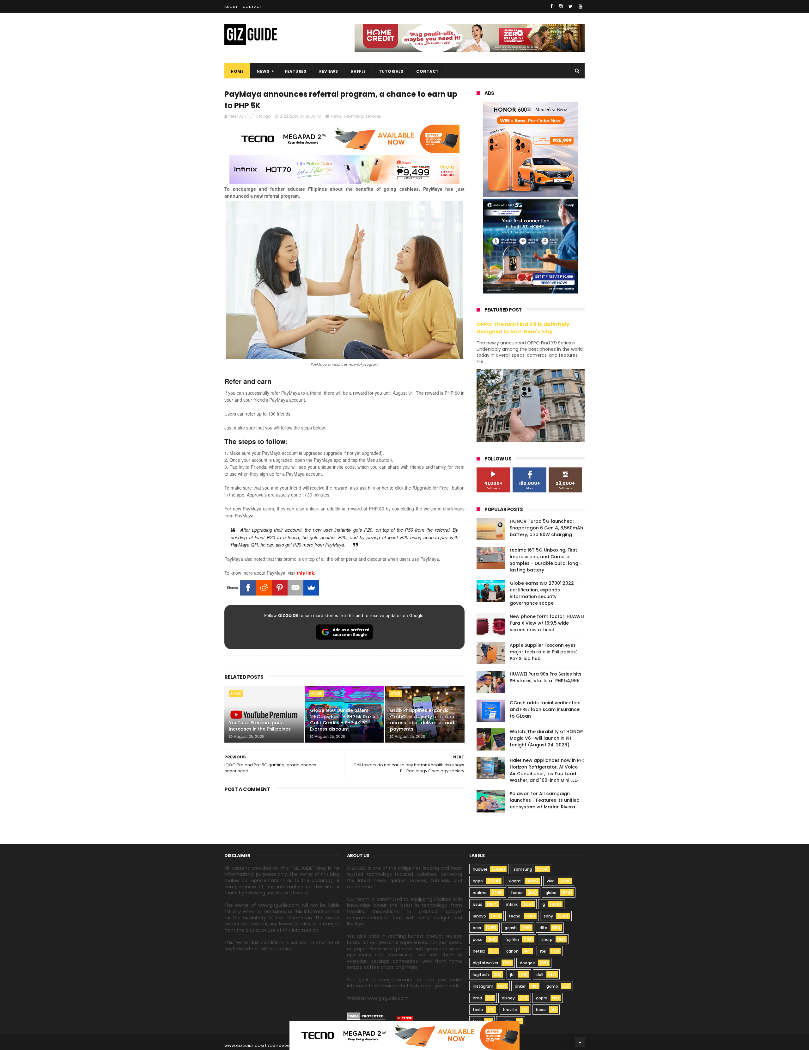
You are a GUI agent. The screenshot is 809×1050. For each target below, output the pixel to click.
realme (480, 892)
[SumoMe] (311, 588)
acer (477, 927)
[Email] (295, 588)
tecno (514, 916)
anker (520, 986)
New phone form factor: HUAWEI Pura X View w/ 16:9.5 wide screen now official (547, 623)
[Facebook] (248, 588)
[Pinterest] (280, 588)
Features (295, 71)
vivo (551, 881)
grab (395, 693)
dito (543, 927)
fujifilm (512, 939)
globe (316, 693)
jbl (512, 974)
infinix (512, 904)
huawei (480, 869)
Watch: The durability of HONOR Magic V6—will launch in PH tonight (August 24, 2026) (546, 738)
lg (543, 904)
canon (512, 951)
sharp (546, 939)
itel (543, 951)
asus (477, 904)
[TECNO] (404, 1035)
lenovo (479, 916)
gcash (511, 927)
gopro (541, 998)
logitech (481, 974)
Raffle (358, 71)
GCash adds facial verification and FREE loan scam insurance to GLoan (545, 709)
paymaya (353, 116)
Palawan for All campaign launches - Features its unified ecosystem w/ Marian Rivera (545, 800)
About (231, 6)
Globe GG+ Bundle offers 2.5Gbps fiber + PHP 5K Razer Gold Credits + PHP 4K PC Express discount (343, 719)
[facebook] (551, 6)
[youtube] (580, 6)
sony (548, 916)
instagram (483, 986)
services (373, 116)
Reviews (328, 71)
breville (510, 1009)
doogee (527, 963)
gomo (552, 986)
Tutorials (391, 71)
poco (478, 939)
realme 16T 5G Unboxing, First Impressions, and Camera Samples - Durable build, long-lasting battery (545, 560)
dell (539, 974)
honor (517, 892)
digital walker (485, 963)
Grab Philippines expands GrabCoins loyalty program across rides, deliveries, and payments (422, 719)
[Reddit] (264, 588)
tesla (478, 1009)
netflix (479, 951)
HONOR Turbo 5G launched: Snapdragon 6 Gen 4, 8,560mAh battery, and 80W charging (546, 528)
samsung (523, 869)
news (336, 116)
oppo (478, 881)
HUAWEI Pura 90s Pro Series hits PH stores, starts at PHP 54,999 (545, 677)
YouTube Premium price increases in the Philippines (260, 726)
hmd (477, 998)
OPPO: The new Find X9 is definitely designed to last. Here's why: (523, 328)
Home (237, 71)
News (263, 71)
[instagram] (561, 6)
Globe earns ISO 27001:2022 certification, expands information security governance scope (542, 593)
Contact (252, 6)
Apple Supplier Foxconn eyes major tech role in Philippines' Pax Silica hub (543, 652)
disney (508, 998)
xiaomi (514, 881)
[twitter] (570, 6)
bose (541, 1009)
